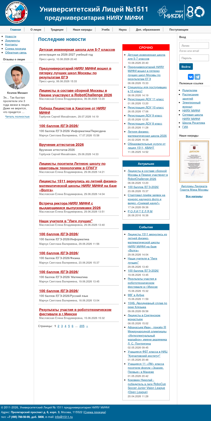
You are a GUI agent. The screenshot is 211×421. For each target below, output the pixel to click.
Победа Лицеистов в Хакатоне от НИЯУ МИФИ (72, 110)
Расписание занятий (190, 96)
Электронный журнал (191, 104)
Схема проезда (15, 48)
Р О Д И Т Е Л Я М (140, 211)
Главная (15, 29)
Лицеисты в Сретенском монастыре (144, 317)
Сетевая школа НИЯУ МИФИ (192, 116)
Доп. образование (148, 29)
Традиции (57, 29)
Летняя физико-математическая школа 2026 (147, 133)
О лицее (35, 29)
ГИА (185, 127)
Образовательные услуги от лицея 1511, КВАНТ (146, 146)
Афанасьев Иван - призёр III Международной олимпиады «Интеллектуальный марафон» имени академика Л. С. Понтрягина (147, 335)
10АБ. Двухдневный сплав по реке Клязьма (147, 305)
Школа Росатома (193, 122)
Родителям (189, 90)
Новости (10, 36)
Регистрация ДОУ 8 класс (145, 123)
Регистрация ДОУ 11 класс (146, 99)
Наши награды (82, 29)
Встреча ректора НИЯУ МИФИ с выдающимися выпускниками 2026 (70, 205)
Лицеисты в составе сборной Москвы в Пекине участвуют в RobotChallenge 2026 (75, 92)
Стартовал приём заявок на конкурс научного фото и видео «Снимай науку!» (146, 199)
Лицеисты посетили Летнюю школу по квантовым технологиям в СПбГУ (72, 165)
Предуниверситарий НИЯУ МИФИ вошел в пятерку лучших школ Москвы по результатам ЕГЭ (75, 73)
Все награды (194, 196)
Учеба (105, 29)
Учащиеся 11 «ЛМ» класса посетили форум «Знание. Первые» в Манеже (146, 368)
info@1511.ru (64, 417)
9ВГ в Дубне (136, 295)
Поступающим (178, 29)
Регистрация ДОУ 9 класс (145, 115)
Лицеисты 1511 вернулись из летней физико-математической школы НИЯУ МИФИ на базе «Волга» (78, 185)
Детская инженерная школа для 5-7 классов (77, 49)
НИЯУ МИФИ (191, 110)
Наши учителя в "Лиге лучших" (66, 220)
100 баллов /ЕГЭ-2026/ (59, 125)
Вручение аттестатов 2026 (61, 144)
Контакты (11, 44)
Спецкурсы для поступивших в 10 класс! (147, 89)
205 (82, 326)
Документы (12, 40)
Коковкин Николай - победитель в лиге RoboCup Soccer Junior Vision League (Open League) (147, 386)
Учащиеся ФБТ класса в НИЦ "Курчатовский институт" (147, 353)
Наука (123, 29)
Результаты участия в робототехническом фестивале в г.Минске (75, 311)
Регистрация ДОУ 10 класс (146, 107)
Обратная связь (16, 52)
